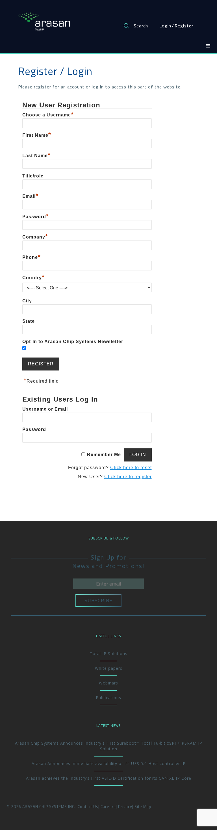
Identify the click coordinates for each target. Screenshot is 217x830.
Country (33, 277)
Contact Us (88, 806)
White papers (108, 668)
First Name (36, 135)
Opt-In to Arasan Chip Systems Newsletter (72, 341)
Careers (108, 806)
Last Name (36, 155)
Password (35, 216)
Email (30, 196)
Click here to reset (131, 467)
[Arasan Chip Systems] (44, 18)
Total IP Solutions (108, 653)
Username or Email (45, 409)
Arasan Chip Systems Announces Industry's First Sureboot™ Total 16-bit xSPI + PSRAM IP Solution (108, 745)
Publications (108, 697)
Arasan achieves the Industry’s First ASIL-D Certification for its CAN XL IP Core (108, 778)
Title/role (33, 176)
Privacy (125, 806)
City (27, 300)
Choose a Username (48, 114)
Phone (31, 257)
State (28, 321)
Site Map (142, 806)
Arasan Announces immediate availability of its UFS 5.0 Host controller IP (109, 763)
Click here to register (128, 476)
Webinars (108, 683)
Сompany (35, 237)
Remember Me (104, 454)
